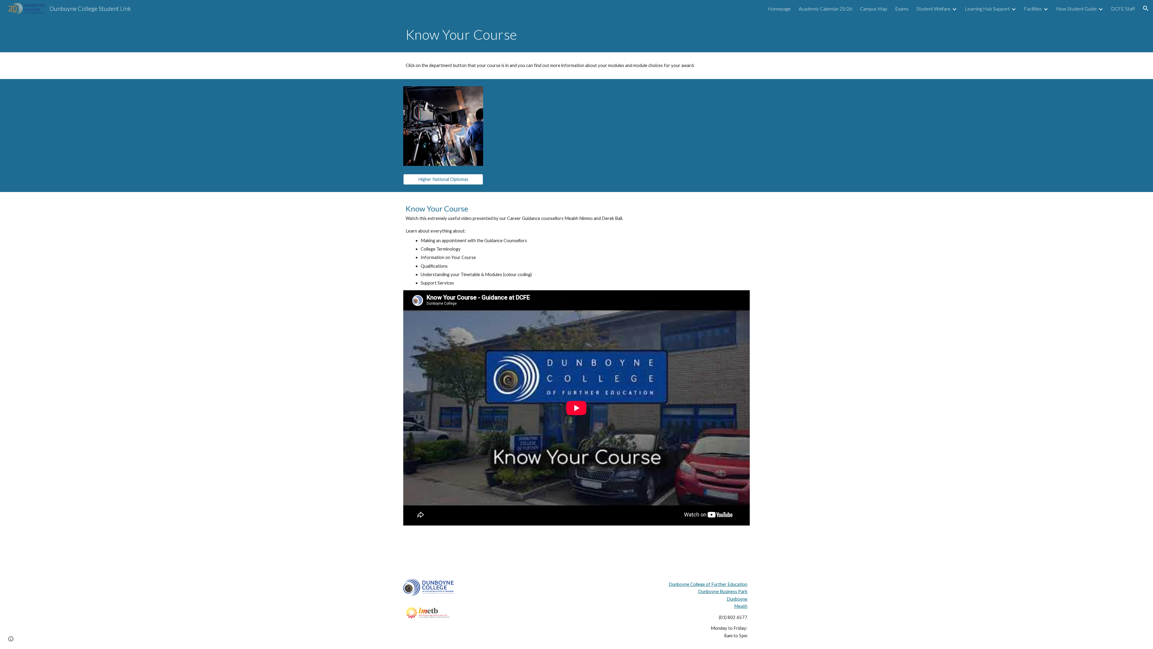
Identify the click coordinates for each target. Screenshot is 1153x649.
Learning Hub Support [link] (987, 8)
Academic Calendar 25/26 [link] (825, 8)
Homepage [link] (779, 8)
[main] (576, 34)
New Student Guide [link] (1076, 8)
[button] (1146, 8)
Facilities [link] (1033, 8)
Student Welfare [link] (933, 8)
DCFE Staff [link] (1123, 8)
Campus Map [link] (873, 8)
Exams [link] (902, 8)
